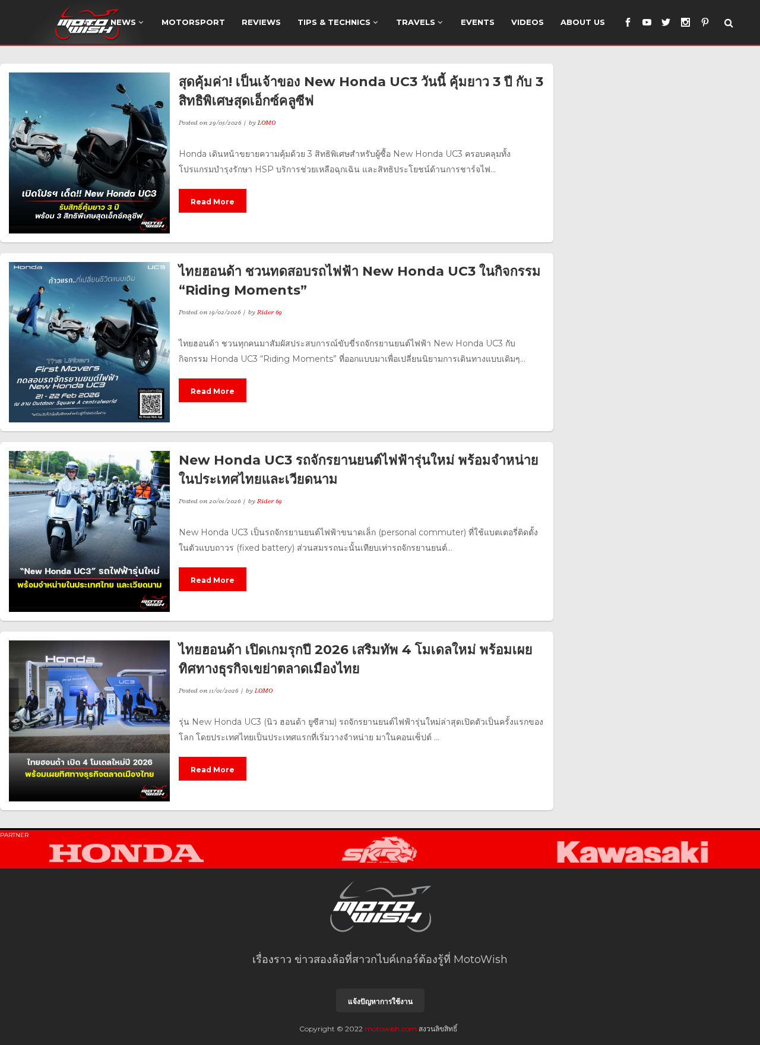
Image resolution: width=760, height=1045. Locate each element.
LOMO (267, 122)
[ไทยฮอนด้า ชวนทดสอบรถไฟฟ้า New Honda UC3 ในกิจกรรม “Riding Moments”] (89, 342)
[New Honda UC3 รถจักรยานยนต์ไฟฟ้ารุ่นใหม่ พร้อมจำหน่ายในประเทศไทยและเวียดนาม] (89, 531)
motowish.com (391, 1028)
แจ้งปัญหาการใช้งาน (380, 1001)
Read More (213, 201)
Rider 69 (269, 312)
